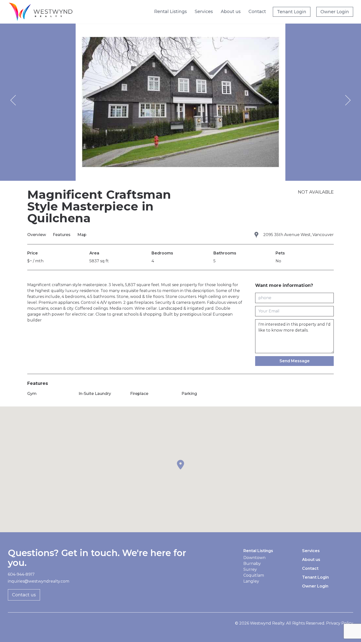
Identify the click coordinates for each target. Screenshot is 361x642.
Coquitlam (253, 575)
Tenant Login (291, 11)
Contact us (24, 595)
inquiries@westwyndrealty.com (38, 581)
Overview (37, 234)
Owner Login (334, 11)
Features (62, 234)
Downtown (254, 557)
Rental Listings (170, 11)
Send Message (294, 361)
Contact (257, 11)
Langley (251, 581)
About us (231, 11)
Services (204, 11)
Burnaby (252, 563)
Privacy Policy (339, 623)
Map (81, 234)
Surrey (250, 569)
